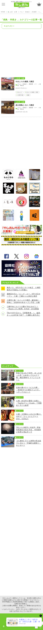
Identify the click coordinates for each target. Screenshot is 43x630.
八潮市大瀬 (20, 95)
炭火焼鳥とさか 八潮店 (25, 105)
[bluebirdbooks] (34, 193)
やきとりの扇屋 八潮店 (25, 81)
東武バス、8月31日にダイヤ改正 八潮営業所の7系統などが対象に (23, 288)
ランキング (39, 4)
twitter (16, 256)
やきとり (19, 92)
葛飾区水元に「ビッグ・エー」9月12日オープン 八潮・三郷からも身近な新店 (23, 295)
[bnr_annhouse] (8, 220)
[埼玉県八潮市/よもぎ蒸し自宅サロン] (21, 206)
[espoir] (21, 193)
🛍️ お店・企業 (12, 12)
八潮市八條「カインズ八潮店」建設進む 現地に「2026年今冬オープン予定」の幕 (24, 301)
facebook (6, 256)
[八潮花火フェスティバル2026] (21, 276)
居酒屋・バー (36, 12)
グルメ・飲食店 (24, 12)
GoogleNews (36, 256)
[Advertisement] (21, 52)
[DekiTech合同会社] (34, 206)
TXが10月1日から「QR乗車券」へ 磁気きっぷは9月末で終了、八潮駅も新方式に (23, 314)
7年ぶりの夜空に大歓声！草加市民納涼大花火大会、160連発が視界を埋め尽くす (28, 429)
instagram (26, 256)
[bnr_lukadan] (8, 206)
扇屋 (28, 95)
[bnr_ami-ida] (21, 179)
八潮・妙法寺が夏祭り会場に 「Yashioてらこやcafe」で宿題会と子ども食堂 (29, 402)
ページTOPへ (40, 627)
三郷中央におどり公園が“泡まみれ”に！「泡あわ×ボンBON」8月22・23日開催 (23, 307)
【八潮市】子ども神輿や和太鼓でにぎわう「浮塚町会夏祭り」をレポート (28, 442)
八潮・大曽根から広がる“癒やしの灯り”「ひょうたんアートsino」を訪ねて (29, 416)
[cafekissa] (21, 220)
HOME (3, 12)
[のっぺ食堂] (34, 179)
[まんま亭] (8, 193)
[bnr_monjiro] (8, 179)
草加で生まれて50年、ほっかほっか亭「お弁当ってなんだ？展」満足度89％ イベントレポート (29, 376)
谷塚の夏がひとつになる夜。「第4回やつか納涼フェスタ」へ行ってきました (28, 389)
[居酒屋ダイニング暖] (34, 220)
